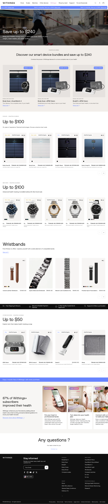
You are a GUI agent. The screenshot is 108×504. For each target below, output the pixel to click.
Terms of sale (60, 501)
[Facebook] (24, 472)
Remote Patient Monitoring (92, 486)
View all (5, 252)
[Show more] (83, 496)
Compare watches (90, 472)
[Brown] (4, 286)
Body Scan (65, 462)
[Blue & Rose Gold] (94, 219)
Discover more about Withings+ (13, 417)
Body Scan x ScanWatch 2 (12, 101)
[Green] (6, 286)
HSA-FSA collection (67, 486)
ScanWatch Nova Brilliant (92, 462)
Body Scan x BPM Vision (46, 101)
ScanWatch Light (89, 467)
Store (63, 483)
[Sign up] (46, 467)
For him (87, 474)
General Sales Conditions (69, 488)
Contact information (85, 501)
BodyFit (64, 464)
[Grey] (87, 286)
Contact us (54, 449)
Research (87, 488)
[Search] (95, 3)
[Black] (4, 161)
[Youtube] (31, 472)
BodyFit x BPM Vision (80, 101)
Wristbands (88, 469)
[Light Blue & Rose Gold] (88, 286)
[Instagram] (28, 472)
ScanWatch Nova (89, 459)
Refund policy (95, 501)
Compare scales (66, 472)
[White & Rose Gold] (93, 219)
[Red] (5, 286)
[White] (5, 161)
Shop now (48, 7)
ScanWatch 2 (88, 464)
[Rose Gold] (31, 286)
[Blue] (4, 219)
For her (87, 477)
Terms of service (68, 501)
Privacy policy (52, 501)
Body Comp (65, 467)
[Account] (100, 3)
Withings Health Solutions (92, 483)
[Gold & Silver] (46, 219)
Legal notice (77, 501)
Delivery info (65, 490)
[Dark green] (6, 219)
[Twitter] (36, 472)
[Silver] (47, 219)
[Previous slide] (99, 173)
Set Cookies (102, 501)
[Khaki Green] (7, 286)
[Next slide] (103, 173)
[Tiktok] (33, 472)
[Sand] (91, 286)
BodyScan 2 (65, 459)
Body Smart (65, 469)
